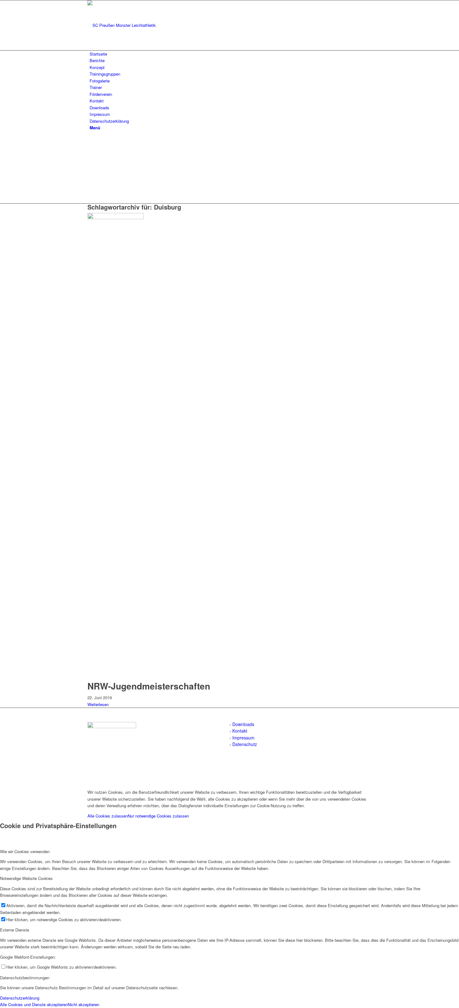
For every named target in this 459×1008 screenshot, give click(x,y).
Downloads (99, 108)
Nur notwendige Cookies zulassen (158, 816)
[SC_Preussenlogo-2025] (134, 25)
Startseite (98, 54)
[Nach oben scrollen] (1, 782)
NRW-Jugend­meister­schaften (148, 685)
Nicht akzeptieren (83, 1004)
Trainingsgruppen (105, 74)
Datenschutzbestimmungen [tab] (24, 978)
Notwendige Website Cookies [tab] (26, 878)
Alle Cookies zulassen (107, 816)
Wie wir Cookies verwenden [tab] (25, 851)
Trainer (96, 87)
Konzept (97, 67)
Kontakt (97, 101)
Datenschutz (244, 744)
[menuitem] (231, 127)
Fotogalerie (100, 81)
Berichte (97, 60)
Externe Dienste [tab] (14, 930)
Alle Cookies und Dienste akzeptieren (34, 1004)
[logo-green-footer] (111, 726)
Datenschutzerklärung (109, 121)
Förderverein (101, 94)
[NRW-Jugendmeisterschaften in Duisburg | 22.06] (117, 217)
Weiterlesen (98, 704)
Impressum (100, 114)
